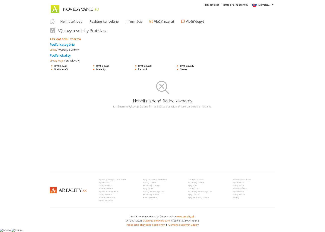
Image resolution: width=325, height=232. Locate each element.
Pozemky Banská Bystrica (200, 191)
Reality (235, 197)
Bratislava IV (187, 66)
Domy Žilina (194, 188)
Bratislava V (61, 69)
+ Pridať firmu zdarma (65, 39)
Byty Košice (193, 194)
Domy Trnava (149, 182)
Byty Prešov (238, 191)
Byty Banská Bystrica (108, 191)
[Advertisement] (162, 141)
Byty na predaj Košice (198, 197)
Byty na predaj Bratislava (155, 179)
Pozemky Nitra (106, 188)
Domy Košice (238, 194)
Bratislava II (102, 66)
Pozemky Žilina (239, 188)
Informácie (134, 21)
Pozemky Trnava (196, 182)
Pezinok (142, 69)
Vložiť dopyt (195, 21)
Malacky (101, 69)
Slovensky (264, 4)
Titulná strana (52, 21)
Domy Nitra (238, 185)
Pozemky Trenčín (151, 185)
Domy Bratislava (196, 179)
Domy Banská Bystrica (153, 191)
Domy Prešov (105, 194)
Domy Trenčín (105, 185)
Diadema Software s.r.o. (156, 220)
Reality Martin (150, 197)
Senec (183, 69)
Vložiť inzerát (164, 21)
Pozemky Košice (107, 197)
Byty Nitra (192, 185)
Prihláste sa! (211, 4)
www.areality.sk (185, 216)
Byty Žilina (148, 188)
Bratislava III (145, 66)
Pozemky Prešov (151, 194)
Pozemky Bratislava (241, 179)
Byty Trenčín (238, 182)
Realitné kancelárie (104, 21)
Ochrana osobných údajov (183, 224)
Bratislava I (60, 66)
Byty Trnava (104, 182)
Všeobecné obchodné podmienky (145, 224)
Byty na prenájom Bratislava (112, 179)
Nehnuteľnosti (71, 21)
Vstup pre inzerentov (235, 4)
